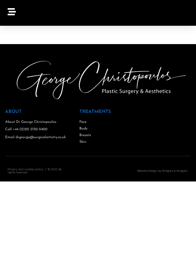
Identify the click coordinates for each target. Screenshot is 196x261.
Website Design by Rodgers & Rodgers (162, 170)
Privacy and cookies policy (25, 169)
